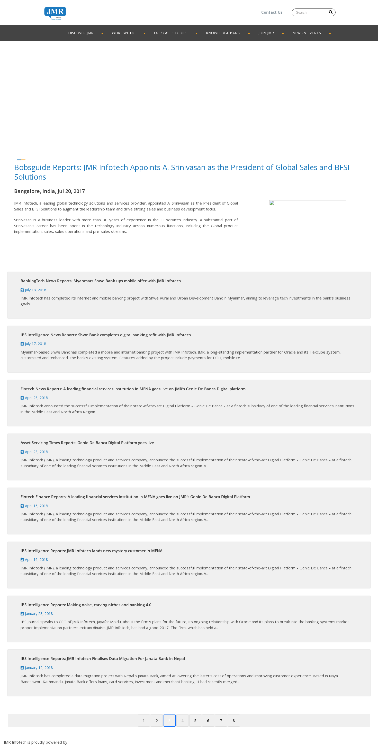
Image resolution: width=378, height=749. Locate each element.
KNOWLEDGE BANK (223, 32)
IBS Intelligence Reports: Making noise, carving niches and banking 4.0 (86, 604)
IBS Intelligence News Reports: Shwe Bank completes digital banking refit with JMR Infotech (106, 334)
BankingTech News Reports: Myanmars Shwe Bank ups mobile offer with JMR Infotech (101, 280)
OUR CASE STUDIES (170, 32)
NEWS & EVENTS (306, 32)
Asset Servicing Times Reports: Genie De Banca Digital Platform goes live (87, 442)
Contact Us (271, 12)
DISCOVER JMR (80, 32)
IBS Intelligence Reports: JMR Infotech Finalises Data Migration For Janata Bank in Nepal (103, 658)
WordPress (78, 742)
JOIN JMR (266, 32)
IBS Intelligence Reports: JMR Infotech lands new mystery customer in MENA (92, 550)
